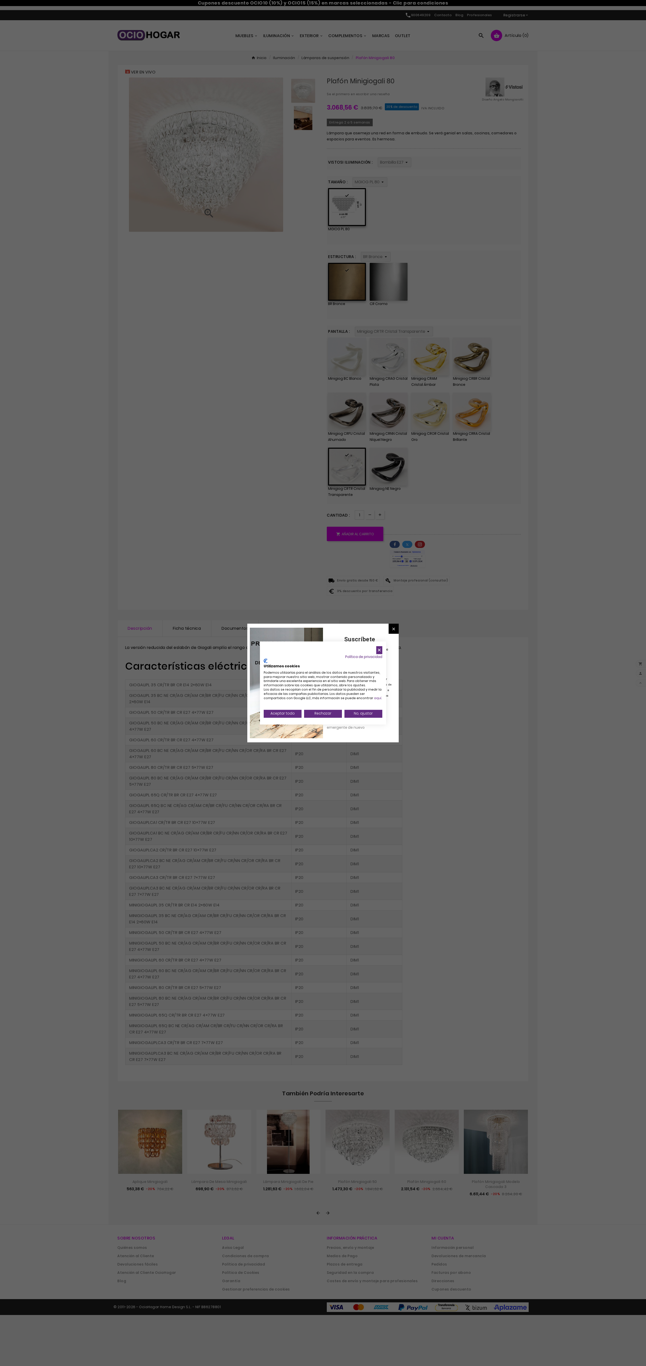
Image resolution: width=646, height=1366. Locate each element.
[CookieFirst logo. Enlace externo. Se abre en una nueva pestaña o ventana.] (265, 661)
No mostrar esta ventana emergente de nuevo (349, 724)
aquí (377, 698)
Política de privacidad (363, 656)
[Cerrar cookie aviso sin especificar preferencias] (379, 650)
